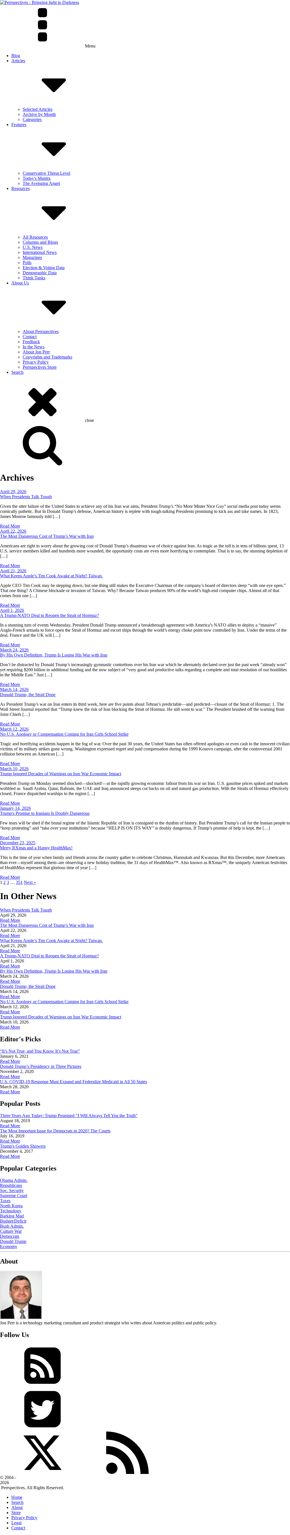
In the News (33, 346)
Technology (10, 1210)
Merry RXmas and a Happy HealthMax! (36, 847)
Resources (20, 188)
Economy (8, 1246)
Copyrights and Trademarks (47, 357)
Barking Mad (12, 1216)
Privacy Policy (36, 362)
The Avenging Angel (41, 183)
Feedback (31, 341)
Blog (15, 55)
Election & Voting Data (44, 267)
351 (19, 882)
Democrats (9, 1236)
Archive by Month (39, 114)
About (17, 1507)
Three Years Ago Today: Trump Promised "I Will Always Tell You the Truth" (69, 1115)
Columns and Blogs (40, 242)
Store (16, 1512)
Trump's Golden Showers (23, 1146)
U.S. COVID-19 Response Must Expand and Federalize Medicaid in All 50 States (73, 1081)
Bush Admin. (12, 1226)
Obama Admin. (13, 1180)
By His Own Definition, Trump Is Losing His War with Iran (53, 655)
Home (16, 1497)
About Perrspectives (41, 331)
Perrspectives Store (40, 367)
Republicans (11, 1185)
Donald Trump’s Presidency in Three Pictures (40, 1066)
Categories (32, 119)
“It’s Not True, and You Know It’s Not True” (40, 1051)
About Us (20, 282)
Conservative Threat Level (46, 173)
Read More (10, 526)
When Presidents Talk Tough (26, 496)
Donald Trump (13, 1241)
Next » (30, 882)
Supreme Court (13, 1195)
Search (17, 372)
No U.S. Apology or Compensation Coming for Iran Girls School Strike (64, 734)
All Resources (35, 237)
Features (18, 124)
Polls (27, 262)
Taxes (5, 1200)
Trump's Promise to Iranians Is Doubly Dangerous (44, 813)
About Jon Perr (36, 351)
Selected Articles (37, 109)
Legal (16, 1522)
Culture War (11, 1231)
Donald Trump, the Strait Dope (28, 694)
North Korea (11, 1205)
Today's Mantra (36, 178)
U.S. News (32, 247)
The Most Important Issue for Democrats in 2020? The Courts (55, 1130)
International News (40, 252)
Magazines (32, 257)
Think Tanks (34, 277)
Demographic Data (40, 272)
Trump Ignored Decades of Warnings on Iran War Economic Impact (60, 773)
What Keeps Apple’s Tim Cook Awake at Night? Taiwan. (51, 575)
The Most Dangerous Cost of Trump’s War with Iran (47, 536)
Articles (18, 60)
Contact (30, 336)
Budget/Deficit (13, 1221)
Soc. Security (12, 1190)
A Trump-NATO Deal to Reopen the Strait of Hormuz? (49, 615)
